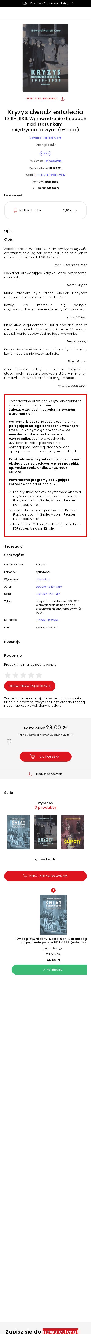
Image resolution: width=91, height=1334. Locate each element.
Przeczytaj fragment (42, 98)
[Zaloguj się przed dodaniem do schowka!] (9, 741)
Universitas (53, 161)
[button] (45, 58)
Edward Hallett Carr (45, 138)
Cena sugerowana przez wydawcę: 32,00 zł (46, 734)
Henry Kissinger (53, 948)
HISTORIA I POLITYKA (49, 175)
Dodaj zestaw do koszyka (48, 876)
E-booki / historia (47, 620)
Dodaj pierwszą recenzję (30, 686)
